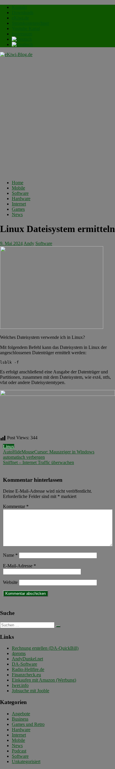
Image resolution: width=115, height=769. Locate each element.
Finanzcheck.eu (26, 674)
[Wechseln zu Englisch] (22, 44)
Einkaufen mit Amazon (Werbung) (44, 680)
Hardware (21, 198)
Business (20, 718)
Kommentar (16, 506)
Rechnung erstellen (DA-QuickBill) (45, 648)
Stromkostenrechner (30, 23)
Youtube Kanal (26, 28)
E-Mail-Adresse (19, 565)
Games (18, 209)
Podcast (19, 750)
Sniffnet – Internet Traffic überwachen (38, 462)
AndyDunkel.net (27, 658)
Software (20, 193)
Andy (29, 243)
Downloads (22, 12)
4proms (19, 653)
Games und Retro (28, 724)
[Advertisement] (57, 117)
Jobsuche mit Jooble (30, 690)
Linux (8, 446)
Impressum (22, 33)
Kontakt (19, 7)
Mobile (18, 187)
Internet (19, 203)
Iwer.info (20, 685)
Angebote (21, 713)
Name (10, 555)
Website (10, 582)
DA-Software (24, 664)
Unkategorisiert (26, 761)
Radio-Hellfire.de (28, 669)
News (17, 214)
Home (17, 182)
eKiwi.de (20, 17)
